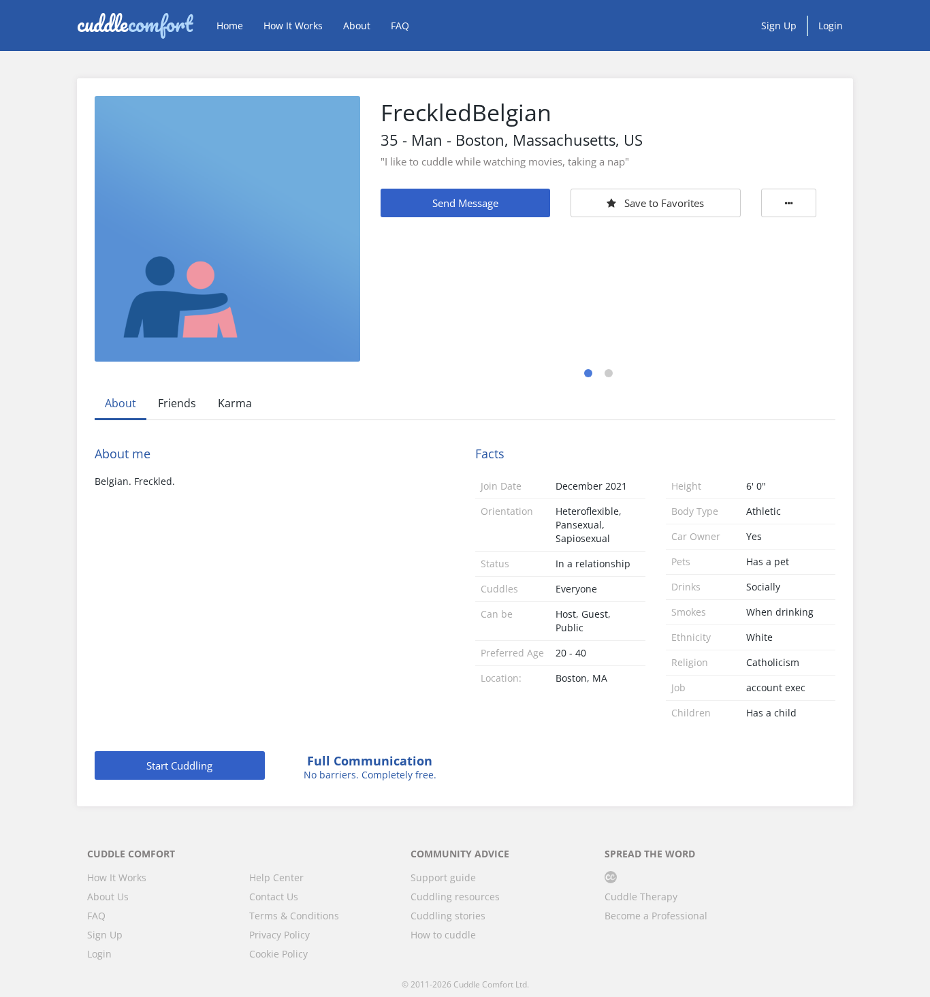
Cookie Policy (278, 953)
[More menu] (789, 203)
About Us (108, 896)
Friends (177, 403)
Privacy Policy (279, 934)
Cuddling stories (448, 915)
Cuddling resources (455, 896)
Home (230, 25)
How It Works (293, 25)
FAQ (400, 25)
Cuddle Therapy (641, 896)
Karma (235, 403)
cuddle (135, 25)
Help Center (276, 877)
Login (830, 25)
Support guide (443, 877)
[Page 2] (608, 373)
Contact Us (273, 896)
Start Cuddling (179, 765)
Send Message (465, 203)
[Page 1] (588, 373)
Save (664, 203)
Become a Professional (656, 915)
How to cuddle (443, 934)
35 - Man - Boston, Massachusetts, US (512, 139)
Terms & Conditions (294, 915)
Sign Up (779, 25)
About (356, 25)
